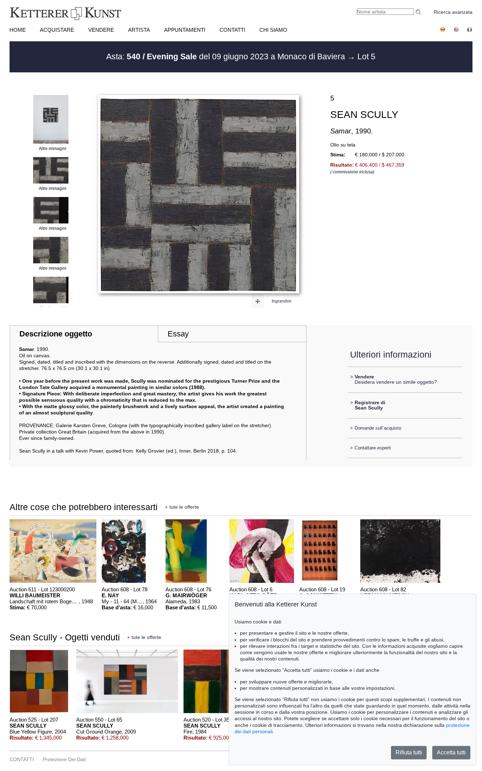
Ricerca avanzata (453, 12)
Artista (139, 30)
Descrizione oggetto (55, 333)
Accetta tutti (451, 752)
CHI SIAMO (273, 30)
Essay (178, 333)
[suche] (419, 11)
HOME (18, 30)
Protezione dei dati (64, 759)
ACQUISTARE (57, 30)
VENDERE (101, 30)
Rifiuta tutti (409, 752)
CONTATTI (232, 30)
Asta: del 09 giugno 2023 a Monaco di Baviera (226, 56)
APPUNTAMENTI (184, 30)
